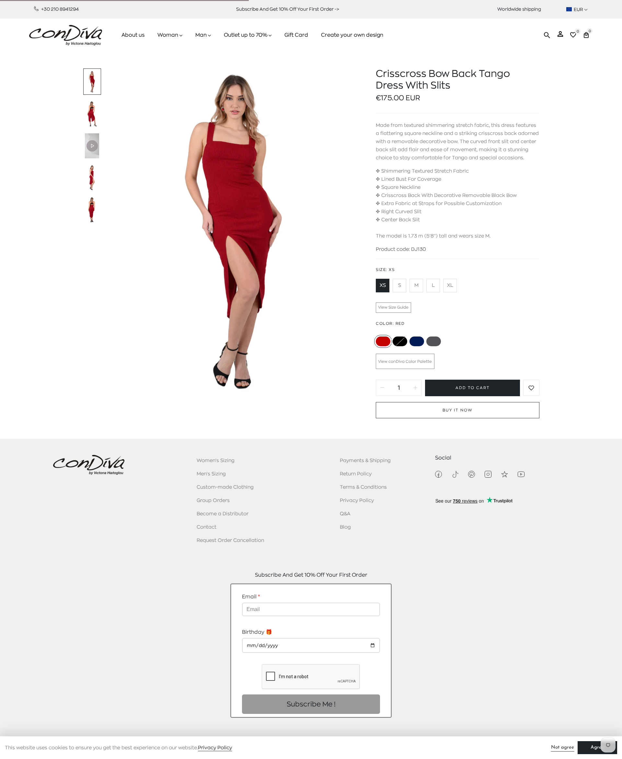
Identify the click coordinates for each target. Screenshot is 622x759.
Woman (167, 35)
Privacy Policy (357, 500)
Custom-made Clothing (225, 487)
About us (132, 35)
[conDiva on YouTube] (521, 474)
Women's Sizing (216, 460)
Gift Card (296, 35)
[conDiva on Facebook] (438, 474)
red (383, 341)
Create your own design (352, 35)
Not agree (562, 747)
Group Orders (213, 500)
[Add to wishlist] (531, 388)
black (400, 341)
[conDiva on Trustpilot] (504, 474)
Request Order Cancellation (230, 540)
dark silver (433, 341)
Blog (345, 527)
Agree (597, 747)
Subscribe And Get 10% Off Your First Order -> (287, 9)
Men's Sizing (211, 473)
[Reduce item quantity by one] (382, 388)
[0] (573, 36)
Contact (206, 527)
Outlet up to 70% (245, 35)
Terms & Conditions (363, 487)
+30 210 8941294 (59, 9)
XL (450, 285)
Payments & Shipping (365, 460)
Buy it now (458, 410)
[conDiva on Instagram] (488, 474)
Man (201, 35)
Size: (385, 270)
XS (383, 285)
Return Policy (356, 473)
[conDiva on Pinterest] (471, 474)
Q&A (345, 513)
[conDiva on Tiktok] (455, 474)
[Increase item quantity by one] (415, 388)
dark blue (416, 341)
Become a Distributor (222, 513)
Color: (390, 323)
